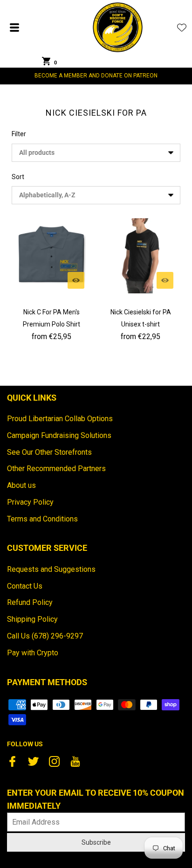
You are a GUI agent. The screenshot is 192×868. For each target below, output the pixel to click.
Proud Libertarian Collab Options (60, 418)
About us (21, 485)
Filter (19, 134)
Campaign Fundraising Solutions (59, 435)
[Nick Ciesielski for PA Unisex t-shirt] (140, 255)
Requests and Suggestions (51, 569)
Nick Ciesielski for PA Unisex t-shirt (140, 317)
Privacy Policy (30, 502)
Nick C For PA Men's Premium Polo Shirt (51, 317)
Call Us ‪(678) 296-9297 (45, 636)
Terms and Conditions (42, 518)
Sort (18, 177)
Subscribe (96, 842)
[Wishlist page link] (181, 27)
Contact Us (24, 586)
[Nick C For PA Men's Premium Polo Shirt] (51, 255)
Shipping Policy (32, 619)
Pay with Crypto (32, 652)
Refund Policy (30, 602)
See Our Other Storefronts (49, 452)
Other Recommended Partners (56, 468)
